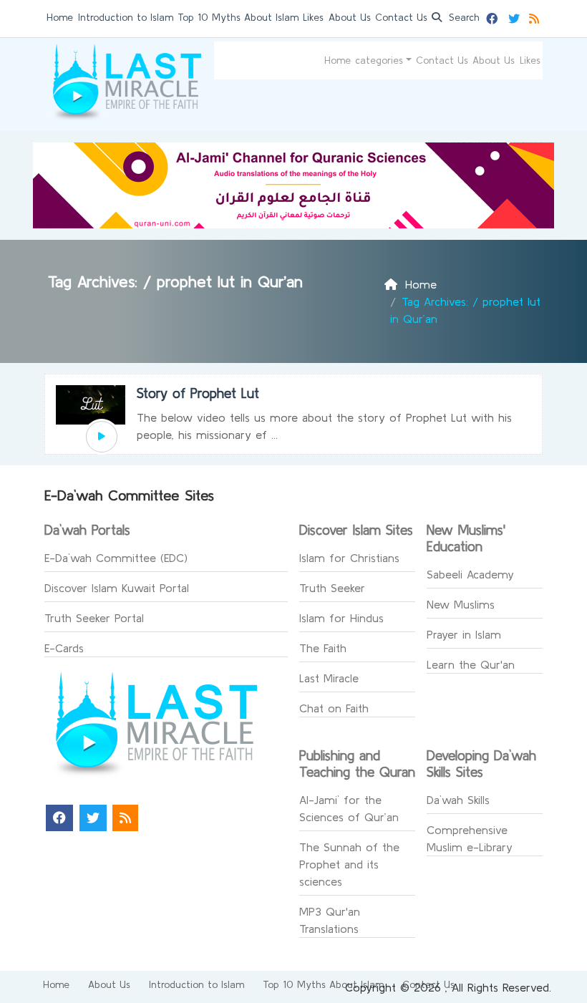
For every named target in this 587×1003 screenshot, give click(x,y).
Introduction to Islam (125, 17)
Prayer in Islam (464, 634)
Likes (313, 17)
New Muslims (461, 604)
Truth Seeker (332, 587)
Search (462, 17)
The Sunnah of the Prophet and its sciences (349, 864)
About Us (350, 17)
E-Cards (64, 647)
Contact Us (401, 17)
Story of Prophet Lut (198, 393)
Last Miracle (329, 678)
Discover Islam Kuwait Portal (116, 587)
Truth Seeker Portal (94, 617)
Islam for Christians (349, 557)
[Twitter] (515, 16)
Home (60, 17)
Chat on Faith (334, 708)
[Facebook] (493, 16)
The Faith (322, 647)
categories (379, 60)
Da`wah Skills (458, 799)
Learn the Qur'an (471, 664)
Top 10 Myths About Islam (238, 17)
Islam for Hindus (341, 617)
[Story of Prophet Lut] (101, 436)
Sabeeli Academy (470, 574)
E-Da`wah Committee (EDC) (116, 557)
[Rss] (536, 16)
